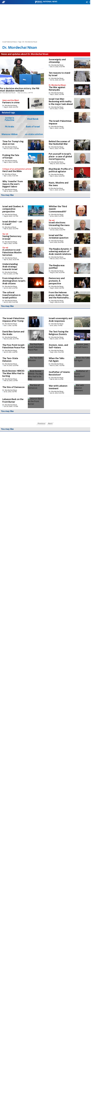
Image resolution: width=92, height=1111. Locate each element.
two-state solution (33, 134)
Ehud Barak (32, 119)
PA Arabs (9, 127)
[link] (22, 76)
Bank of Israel (33, 127)
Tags (19, 42)
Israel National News (9, 42)
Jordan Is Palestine (9, 119)
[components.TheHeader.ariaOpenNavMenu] (15, 2)
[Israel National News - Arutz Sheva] (46, 2)
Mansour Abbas (10, 134)
